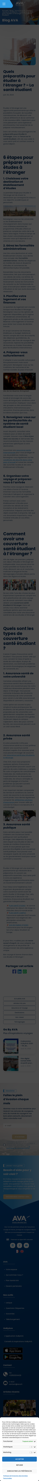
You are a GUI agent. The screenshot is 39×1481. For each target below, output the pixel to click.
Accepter (19, 1459)
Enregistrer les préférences (19, 1471)
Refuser (19, 1465)
